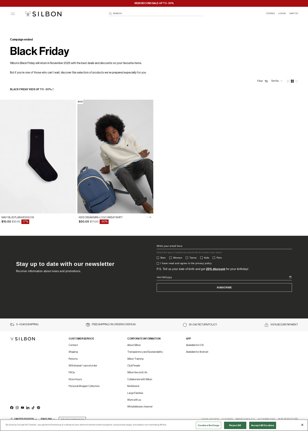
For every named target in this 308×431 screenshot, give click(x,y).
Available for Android (197, 352)
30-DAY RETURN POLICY (203, 324)
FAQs (72, 372)
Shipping (73, 352)
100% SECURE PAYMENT (284, 324)
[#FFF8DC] (147, 217)
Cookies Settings (208, 425)
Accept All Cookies (262, 425)
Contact (73, 345)
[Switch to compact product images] (296, 81)
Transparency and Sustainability (145, 352)
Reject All (235, 425)
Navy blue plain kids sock (17, 217)
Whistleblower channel (139, 407)
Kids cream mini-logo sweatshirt (101, 217)
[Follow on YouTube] (22, 407)
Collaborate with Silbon (139, 379)
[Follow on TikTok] (33, 407)
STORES (270, 13)
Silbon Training (135, 359)
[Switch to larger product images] (288, 81)
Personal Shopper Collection (84, 386)
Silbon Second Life (137, 372)
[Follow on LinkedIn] (27, 407)
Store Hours (75, 379)
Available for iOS (195, 345)
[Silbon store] (43, 13)
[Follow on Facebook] (11, 407)
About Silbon (134, 345)
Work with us (134, 400)
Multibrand (133, 386)
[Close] (302, 425)
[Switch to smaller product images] (292, 81)
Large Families (135, 393)
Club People (133, 365)
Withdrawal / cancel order (83, 365)
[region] (154, 425)
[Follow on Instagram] (17, 407)
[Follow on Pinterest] (38, 407)
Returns (73, 359)
